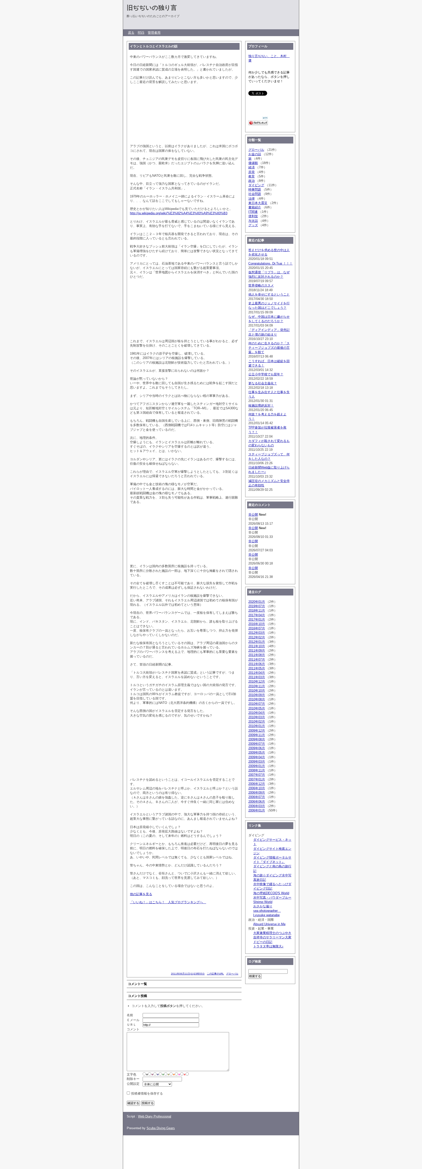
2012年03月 (256, 633)
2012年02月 (256, 637)
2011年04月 (256, 673)
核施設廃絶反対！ (261, 405)
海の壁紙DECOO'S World (271, 893)
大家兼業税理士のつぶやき (272, 933)
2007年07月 (256, 775)
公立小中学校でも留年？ (265, 374)
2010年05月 (256, 708)
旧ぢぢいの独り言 (152, 7)
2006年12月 (256, 784)
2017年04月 (256, 615)
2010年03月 (256, 717)
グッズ (253, 225)
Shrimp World (262, 902)
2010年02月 (256, 721)
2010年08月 (256, 699)
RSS (141, 32)
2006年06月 (256, 801)
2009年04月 (256, 757)
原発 (251, 172)
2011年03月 (256, 677)
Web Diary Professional (154, 1116)
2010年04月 (256, 713)
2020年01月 (256, 602)
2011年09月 (256, 650)
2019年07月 (256, 606)
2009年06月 (256, 748)
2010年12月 (256, 681)
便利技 (253, 216)
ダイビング (256, 185)
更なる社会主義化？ (262, 383)
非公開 (253, 514)
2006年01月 (256, 810)
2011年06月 (256, 664)
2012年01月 (256, 642)
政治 (251, 181)
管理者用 (154, 32)
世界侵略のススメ (261, 285)
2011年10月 (256, 646)
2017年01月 (256, 619)
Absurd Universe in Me (269, 924)
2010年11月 (256, 686)
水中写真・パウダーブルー (272, 897)
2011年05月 (256, 668)
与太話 (253, 221)
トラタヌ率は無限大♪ (268, 946)
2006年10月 (256, 788)
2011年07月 (256, 659)
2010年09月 (256, 695)
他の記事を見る (141, 894)
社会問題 (254, 194)
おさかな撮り (262, 906)
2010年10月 (256, 690)
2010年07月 (256, 704)
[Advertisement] (212, 1150)
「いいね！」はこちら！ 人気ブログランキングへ (168, 902)
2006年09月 (256, 792)
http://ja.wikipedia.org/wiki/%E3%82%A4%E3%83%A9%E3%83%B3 (178, 213)
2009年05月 (256, 752)
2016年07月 (256, 628)
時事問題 (254, 189)
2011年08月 (256, 655)
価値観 (253, 163)
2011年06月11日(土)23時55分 (188, 973)
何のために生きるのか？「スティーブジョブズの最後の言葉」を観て (269, 347)
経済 (251, 167)
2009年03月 (256, 761)
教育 (251, 176)
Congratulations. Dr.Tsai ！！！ (270, 263)
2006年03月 (256, 806)
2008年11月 (256, 770)
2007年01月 (256, 779)
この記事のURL (215, 973)
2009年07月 (256, 744)
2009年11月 (256, 735)
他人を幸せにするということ (269, 294)
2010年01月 (256, 726)
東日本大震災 (257, 203)
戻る (131, 32)
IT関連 (253, 212)
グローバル (232, 973)
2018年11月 (256, 610)
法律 (251, 198)
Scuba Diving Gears (161, 1128)
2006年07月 (256, 797)
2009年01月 (256, 766)
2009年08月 (256, 739)
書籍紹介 (254, 207)
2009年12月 (256, 730)
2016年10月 (256, 624)
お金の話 (254, 154)
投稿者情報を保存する (147, 1093)
